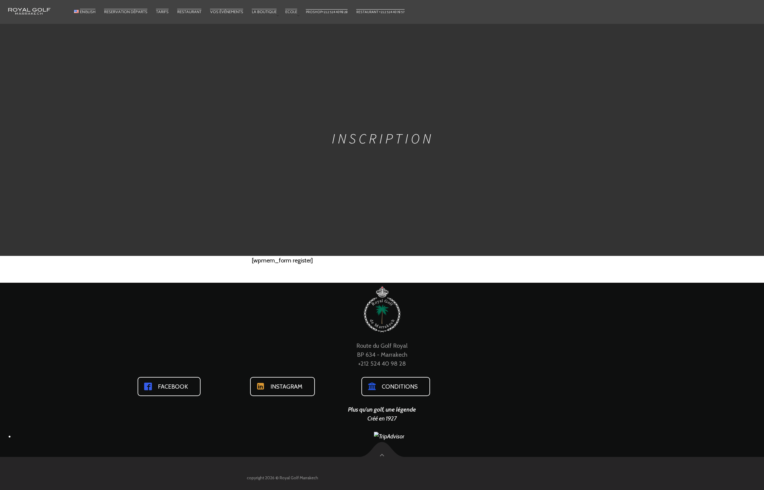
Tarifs (162, 12)
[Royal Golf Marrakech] (38, 10)
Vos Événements (226, 12)
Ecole (291, 12)
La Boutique (264, 12)
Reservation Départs (125, 12)
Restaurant (189, 12)
